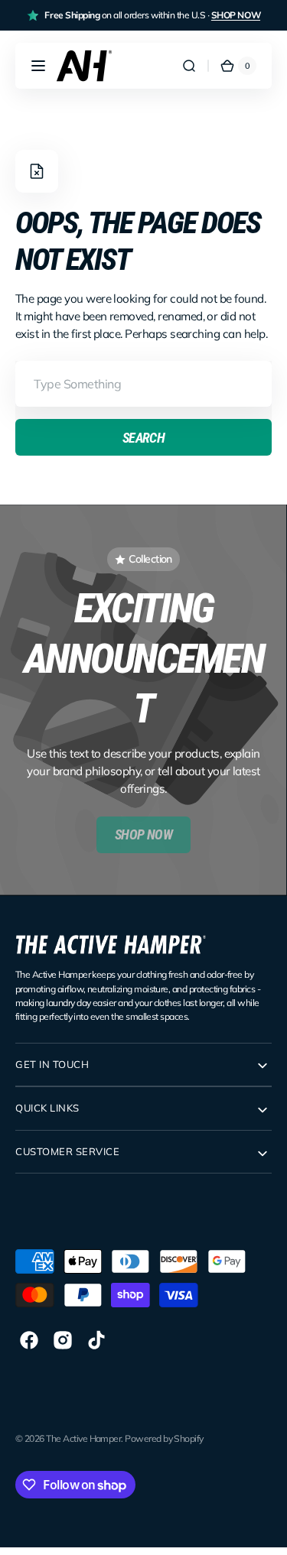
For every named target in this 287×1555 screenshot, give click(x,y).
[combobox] (143, 384)
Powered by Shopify (164, 1438)
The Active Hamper (83, 1438)
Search (143, 438)
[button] (38, 66)
